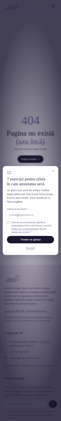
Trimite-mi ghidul (30, 239)
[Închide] (53, 171)
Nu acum (30, 248)
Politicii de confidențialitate (24, 229)
